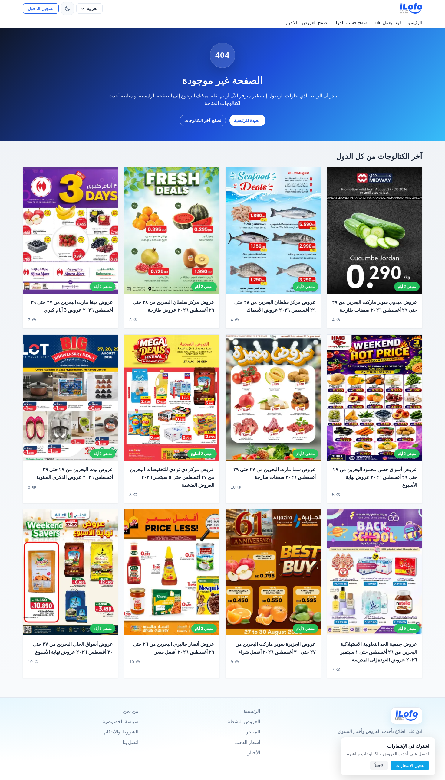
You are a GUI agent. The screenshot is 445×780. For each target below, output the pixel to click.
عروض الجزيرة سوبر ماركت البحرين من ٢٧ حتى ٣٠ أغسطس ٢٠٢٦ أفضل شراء (276, 648)
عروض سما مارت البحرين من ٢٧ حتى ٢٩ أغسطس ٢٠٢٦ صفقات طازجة (274, 473)
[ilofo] (411, 8)
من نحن (130, 711)
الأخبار (291, 22)
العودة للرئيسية (247, 120)
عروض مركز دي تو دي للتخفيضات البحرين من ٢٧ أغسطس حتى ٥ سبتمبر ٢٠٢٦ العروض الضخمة (172, 477)
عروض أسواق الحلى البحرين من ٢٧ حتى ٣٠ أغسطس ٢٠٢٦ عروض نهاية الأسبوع (73, 648)
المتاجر (253, 731)
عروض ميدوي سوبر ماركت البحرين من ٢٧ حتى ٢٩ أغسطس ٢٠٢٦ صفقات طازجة (374, 306)
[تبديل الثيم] (67, 8)
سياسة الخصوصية (120, 721)
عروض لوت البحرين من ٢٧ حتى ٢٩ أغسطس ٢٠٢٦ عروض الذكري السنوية (74, 473)
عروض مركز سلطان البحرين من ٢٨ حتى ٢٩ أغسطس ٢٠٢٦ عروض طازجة (173, 306)
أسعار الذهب (247, 742)
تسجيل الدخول (41, 8)
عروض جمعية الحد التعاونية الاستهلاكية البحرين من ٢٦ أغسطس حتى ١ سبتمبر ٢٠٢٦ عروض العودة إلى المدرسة (378, 652)
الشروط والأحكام (121, 731)
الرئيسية (414, 22)
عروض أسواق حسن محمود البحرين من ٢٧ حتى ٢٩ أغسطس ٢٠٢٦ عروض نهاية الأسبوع (375, 477)
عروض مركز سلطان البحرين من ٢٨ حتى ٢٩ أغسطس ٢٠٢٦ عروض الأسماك (275, 306)
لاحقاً (379, 765)
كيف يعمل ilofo (388, 22)
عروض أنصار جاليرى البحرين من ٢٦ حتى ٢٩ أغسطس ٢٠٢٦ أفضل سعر (173, 648)
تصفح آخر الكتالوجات (202, 120)
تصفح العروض (315, 22)
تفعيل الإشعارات (409, 765)
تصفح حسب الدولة (351, 22)
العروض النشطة (244, 721)
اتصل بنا (130, 742)
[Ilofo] (406, 715)
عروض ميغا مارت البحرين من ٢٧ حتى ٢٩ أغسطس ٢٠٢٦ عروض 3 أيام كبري (72, 306)
